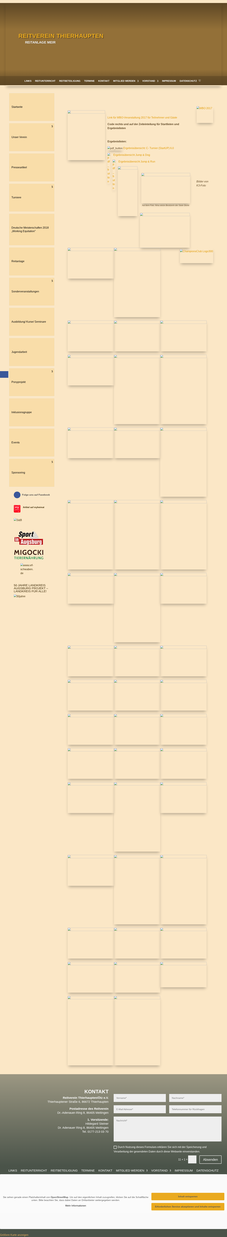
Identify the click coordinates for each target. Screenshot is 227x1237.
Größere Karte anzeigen (14, 1235)
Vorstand (148, 81)
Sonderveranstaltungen (25, 291)
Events (15, 442)
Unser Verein (19, 137)
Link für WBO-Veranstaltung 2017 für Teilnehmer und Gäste (142, 117)
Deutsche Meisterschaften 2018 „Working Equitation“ (30, 229)
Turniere (16, 197)
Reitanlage (17, 261)
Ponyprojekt (18, 382)
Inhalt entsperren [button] (188, 1196)
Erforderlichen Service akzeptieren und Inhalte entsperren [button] (188, 1206)
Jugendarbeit (19, 352)
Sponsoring (18, 472)
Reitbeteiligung (69, 81)
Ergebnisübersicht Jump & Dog (131, 155)
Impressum (169, 81)
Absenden (210, 1159)
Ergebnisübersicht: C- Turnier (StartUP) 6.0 (148, 148)
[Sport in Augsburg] (29, 544)
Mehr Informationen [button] (75, 1205)
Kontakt (104, 81)
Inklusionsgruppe (21, 412)
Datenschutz (188, 81)
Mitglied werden (124, 81)
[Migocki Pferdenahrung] (29, 558)
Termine (89, 81)
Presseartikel (19, 167)
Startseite (17, 106)
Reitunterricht (45, 81)
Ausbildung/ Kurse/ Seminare (28, 321)
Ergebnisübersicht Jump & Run (136, 161)
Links (27, 81)
